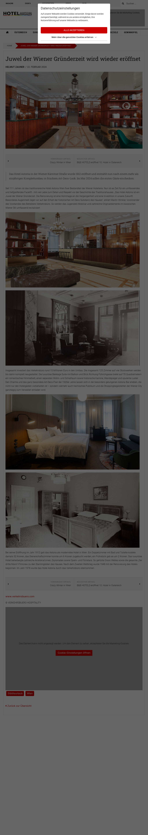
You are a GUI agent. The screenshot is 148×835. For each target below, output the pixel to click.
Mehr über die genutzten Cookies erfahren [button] (72, 37)
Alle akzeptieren (74, 30)
